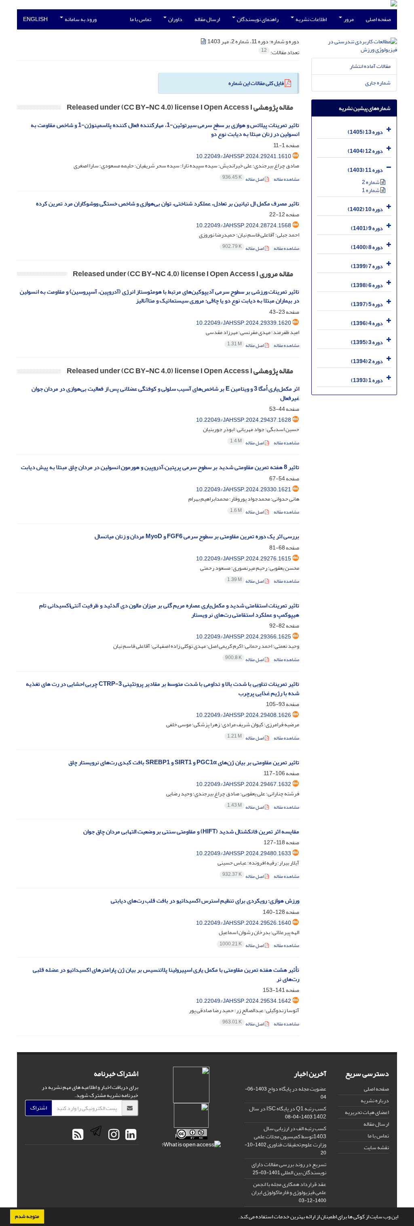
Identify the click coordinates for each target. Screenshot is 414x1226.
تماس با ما (140, 19)
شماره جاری (378, 82)
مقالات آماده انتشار (370, 66)
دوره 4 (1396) (367, 323)
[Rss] (77, 1135)
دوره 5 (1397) (367, 304)
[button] (236, 1217)
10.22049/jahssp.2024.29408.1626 (243, 715)
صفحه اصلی (378, 19)
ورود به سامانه (80, 19)
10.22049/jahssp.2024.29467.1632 (243, 784)
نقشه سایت (376, 1147)
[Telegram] (94, 1135)
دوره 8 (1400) (367, 247)
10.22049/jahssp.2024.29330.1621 (243, 489)
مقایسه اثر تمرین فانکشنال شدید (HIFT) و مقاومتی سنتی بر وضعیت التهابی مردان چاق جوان (191, 831)
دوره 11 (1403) (365, 170)
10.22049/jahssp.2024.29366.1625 (243, 636)
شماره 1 (371, 190)
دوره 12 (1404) (365, 151)
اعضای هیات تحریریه (367, 1112)
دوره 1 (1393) (367, 380)
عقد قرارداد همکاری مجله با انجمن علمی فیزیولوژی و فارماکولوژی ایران (288, 1188)
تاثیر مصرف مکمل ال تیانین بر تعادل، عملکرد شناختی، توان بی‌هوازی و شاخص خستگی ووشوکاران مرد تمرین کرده (167, 203)
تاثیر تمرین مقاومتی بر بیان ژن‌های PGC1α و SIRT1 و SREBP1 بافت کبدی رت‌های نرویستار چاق (183, 762)
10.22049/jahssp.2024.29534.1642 (243, 1001)
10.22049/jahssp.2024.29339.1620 (243, 322)
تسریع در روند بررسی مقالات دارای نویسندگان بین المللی (288, 1168)
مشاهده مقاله (286, 179)
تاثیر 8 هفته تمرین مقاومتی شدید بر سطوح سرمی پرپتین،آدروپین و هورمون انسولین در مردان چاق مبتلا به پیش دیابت (160, 467)
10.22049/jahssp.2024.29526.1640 (243, 922)
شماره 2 (371, 182)
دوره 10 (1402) (365, 209)
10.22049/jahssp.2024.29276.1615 (243, 558)
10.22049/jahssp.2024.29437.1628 (243, 419)
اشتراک (38, 1107)
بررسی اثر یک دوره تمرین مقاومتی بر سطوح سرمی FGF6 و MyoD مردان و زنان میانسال (197, 536)
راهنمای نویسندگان (257, 19)
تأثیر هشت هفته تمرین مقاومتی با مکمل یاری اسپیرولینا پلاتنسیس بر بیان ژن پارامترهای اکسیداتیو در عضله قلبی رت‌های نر (166, 974)
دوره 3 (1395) (367, 342)
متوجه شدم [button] (27, 1216)
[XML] (204, 41)
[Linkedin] (129, 1135)
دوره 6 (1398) (367, 285)
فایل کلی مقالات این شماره (256, 83)
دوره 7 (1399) (367, 266)
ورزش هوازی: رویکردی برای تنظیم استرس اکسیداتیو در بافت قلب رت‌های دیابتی (205, 901)
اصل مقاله (243, 179)
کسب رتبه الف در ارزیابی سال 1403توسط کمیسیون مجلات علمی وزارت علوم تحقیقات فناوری (290, 1136)
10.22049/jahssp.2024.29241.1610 (243, 156)
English (35, 19)
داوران (174, 19)
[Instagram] (112, 1135)
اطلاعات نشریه (311, 19)
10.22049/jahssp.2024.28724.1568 (243, 225)
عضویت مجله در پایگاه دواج (297, 1088)
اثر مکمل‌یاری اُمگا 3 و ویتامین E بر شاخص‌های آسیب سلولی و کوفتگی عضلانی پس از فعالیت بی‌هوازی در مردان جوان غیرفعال (165, 393)
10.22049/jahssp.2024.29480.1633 (243, 853)
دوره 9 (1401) (367, 228)
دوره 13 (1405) (365, 132)
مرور (348, 19)
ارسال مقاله (207, 19)
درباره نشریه (375, 1100)
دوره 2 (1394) (367, 361)
